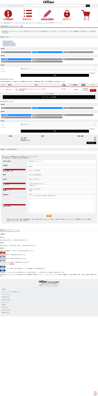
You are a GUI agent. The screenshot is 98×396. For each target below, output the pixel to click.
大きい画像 (66, 52)
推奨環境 (4, 304)
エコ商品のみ (92, 73)
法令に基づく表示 (5, 297)
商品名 (65, 59)
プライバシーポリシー (6, 294)
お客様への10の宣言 (6, 299)
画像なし (4, 52)
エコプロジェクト (5, 302)
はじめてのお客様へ (6, 309)
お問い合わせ (19, 254)
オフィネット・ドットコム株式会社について (11, 291)
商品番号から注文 (5, 312)
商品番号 (35, 59)
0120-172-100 (46, 283)
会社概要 (4, 289)
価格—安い (4, 61)
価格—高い (35, 61)
